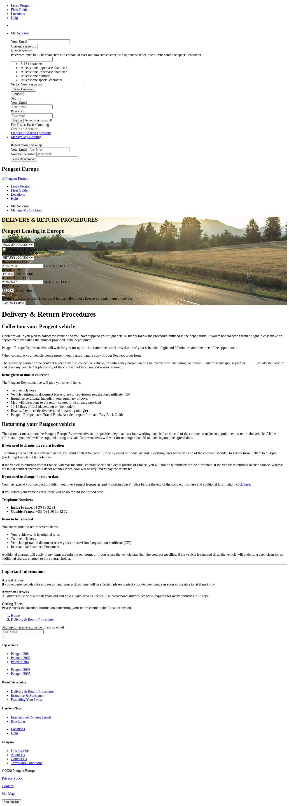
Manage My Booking (26, 137)
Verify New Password (26, 84)
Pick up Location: (14, 240)
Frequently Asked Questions (31, 133)
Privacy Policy (12, 778)
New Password (22, 51)
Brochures (18, 721)
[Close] (12, 38)
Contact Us (19, 759)
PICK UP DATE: (14, 262)
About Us (18, 755)
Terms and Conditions (26, 763)
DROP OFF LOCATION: (21, 253)
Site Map (8, 794)
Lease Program (21, 5)
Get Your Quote (14, 303)
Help (14, 18)
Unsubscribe (20, 751)
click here (243, 484)
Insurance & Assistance (27, 695)
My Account (20, 33)
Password (18, 111)
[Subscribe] (3, 637)
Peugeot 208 (20, 654)
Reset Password (23, 89)
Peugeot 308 (20, 662)
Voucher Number (23, 154)
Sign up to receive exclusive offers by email (33, 627)
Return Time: (11, 286)
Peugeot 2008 (20, 658)
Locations (18, 14)
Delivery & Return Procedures (32, 691)
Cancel (17, 94)
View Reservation (24, 159)
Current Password (23, 46)
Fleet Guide (19, 10)
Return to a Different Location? (29, 249)
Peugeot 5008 (20, 674)
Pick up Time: (12, 270)
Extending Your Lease (26, 700)
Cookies (8, 786)
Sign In (17, 120)
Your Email (19, 41)
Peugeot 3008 (20, 669)
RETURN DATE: (15, 278)
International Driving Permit (31, 717)
